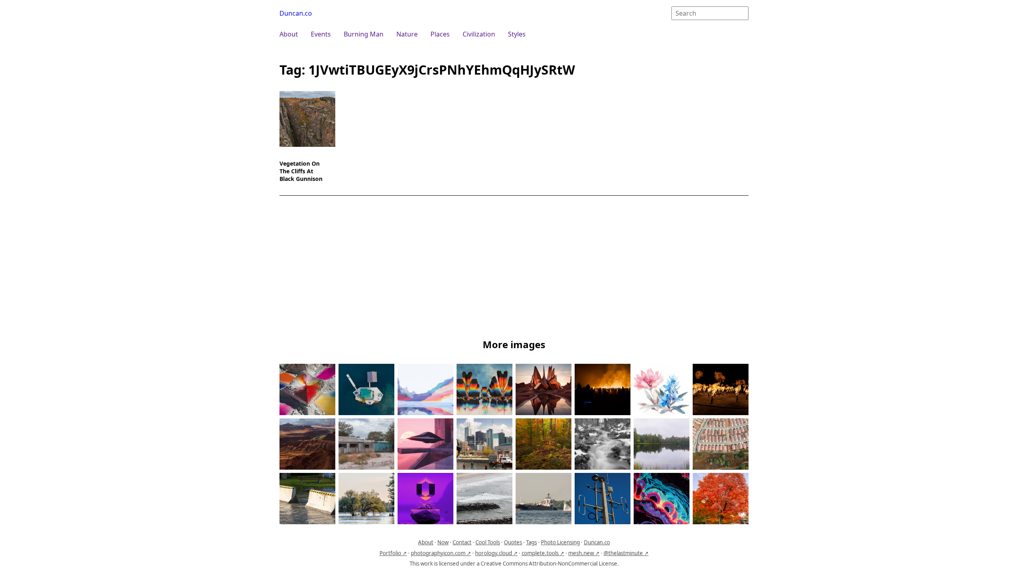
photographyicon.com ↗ (441, 553)
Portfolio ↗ (393, 553)
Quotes (513, 542)
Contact (462, 542)
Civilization (479, 34)
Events (321, 34)
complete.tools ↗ (543, 553)
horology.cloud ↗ (496, 553)
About (288, 34)
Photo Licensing (560, 542)
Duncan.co (295, 13)
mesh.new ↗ (584, 553)
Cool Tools (487, 542)
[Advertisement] (514, 269)
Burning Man (363, 34)
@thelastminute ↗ (626, 553)
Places (440, 34)
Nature (407, 34)
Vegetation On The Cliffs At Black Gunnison (300, 171)
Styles (517, 34)
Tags (531, 542)
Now (443, 542)
